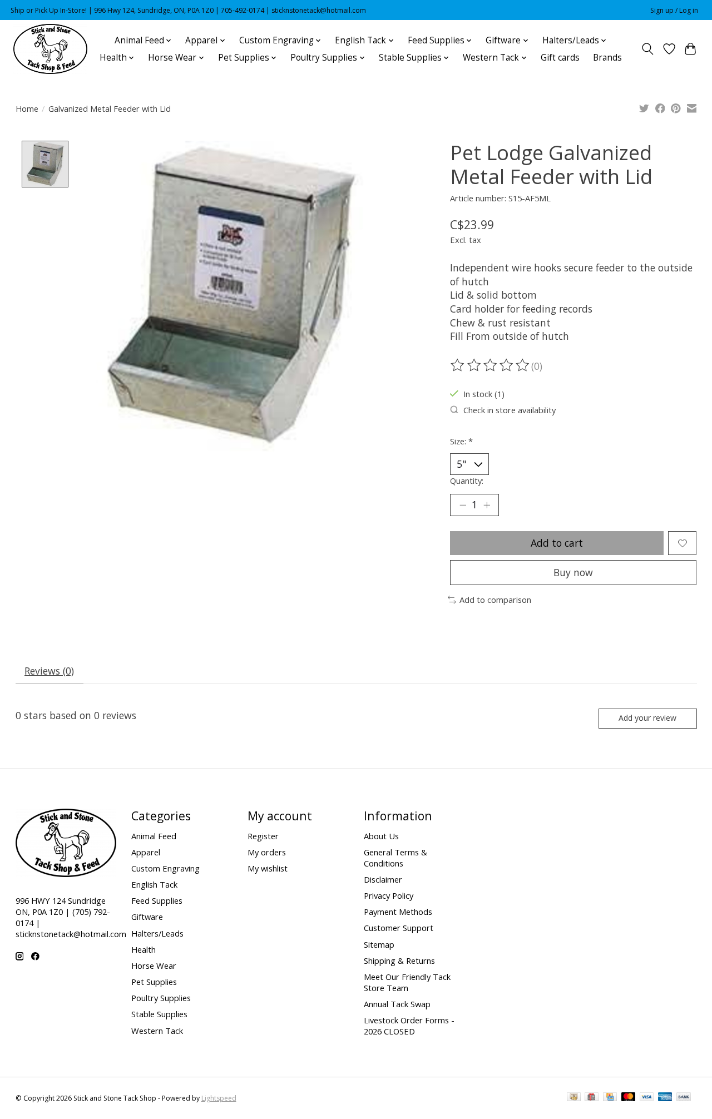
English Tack (154, 884)
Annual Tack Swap (397, 1003)
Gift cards (560, 57)
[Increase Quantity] (487, 505)
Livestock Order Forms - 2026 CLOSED (409, 1025)
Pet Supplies (154, 981)
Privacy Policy (388, 895)
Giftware (147, 916)
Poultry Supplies (161, 997)
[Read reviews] (490, 365)
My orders (267, 852)
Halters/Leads (157, 933)
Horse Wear (153, 965)
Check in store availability (509, 409)
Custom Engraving (165, 868)
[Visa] (647, 1097)
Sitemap (379, 944)
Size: (461, 441)
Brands (607, 57)
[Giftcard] (592, 1097)
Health (143, 949)
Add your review (647, 717)
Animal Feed (153, 835)
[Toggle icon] (647, 49)
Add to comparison (495, 599)
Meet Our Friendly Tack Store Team (407, 982)
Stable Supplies (159, 1013)
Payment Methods (398, 911)
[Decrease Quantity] (463, 505)
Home (27, 108)
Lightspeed (218, 1098)
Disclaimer (383, 879)
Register (263, 835)
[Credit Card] (610, 1097)
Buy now (573, 572)
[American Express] (665, 1097)
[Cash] (574, 1097)
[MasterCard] (628, 1097)
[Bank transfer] (683, 1097)
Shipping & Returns (399, 960)
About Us (381, 835)
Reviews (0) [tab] (49, 670)
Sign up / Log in (674, 10)
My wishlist (268, 868)
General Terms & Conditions (395, 857)
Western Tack (157, 1030)
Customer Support (398, 927)
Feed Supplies (156, 900)
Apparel (145, 852)
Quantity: (466, 480)
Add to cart (557, 542)
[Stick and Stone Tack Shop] (50, 49)
